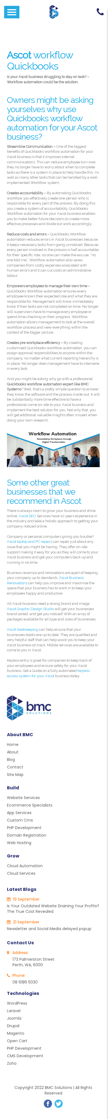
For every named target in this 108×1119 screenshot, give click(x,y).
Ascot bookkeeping (22, 629)
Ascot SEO (27, 516)
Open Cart (17, 1041)
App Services (19, 812)
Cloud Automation (25, 866)
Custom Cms (20, 820)
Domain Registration (26, 835)
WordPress (17, 1003)
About (13, 752)
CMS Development (25, 1056)
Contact (15, 767)
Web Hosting (19, 843)
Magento (15, 1033)
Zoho (12, 1063)
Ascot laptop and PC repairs (29, 541)
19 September (26, 899)
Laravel (13, 1011)
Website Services (23, 797)
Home (13, 744)
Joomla (14, 1018)
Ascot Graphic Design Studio (30, 609)
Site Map (15, 774)
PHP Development (24, 827)
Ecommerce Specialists (29, 805)
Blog (11, 759)
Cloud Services (21, 873)
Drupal (13, 1026)
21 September (25, 922)
